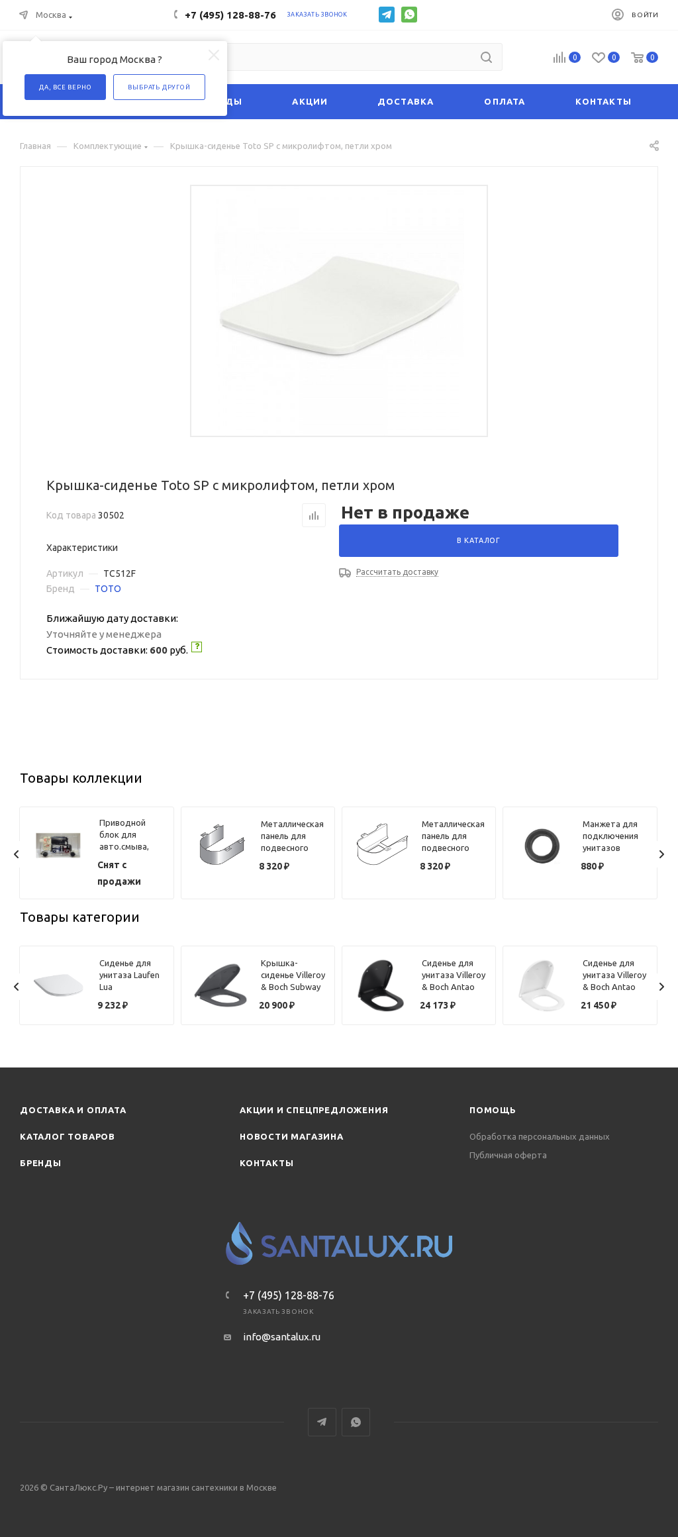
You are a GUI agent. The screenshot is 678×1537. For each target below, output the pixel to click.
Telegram (387, 15)
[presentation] (16, 854)
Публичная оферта (508, 1155)
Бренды (41, 1162)
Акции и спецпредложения (314, 1110)
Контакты (266, 1162)
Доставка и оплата (73, 1110)
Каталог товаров (67, 1136)
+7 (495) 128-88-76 (230, 15)
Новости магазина (292, 1136)
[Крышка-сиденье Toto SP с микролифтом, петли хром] (339, 311)
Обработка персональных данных (539, 1136)
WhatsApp (409, 15)
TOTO (108, 588)
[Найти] (486, 57)
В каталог (479, 540)
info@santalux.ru (281, 1336)
